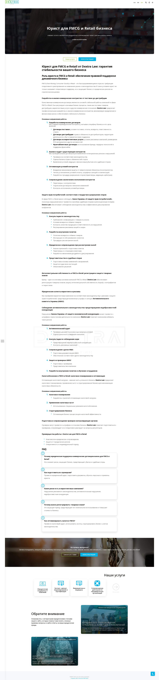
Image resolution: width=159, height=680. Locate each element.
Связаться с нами (70, 555)
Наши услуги (70, 59)
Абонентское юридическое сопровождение (74, 35)
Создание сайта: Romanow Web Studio (79, 678)
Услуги (56, 35)
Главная (50, 35)
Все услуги (116, 592)
